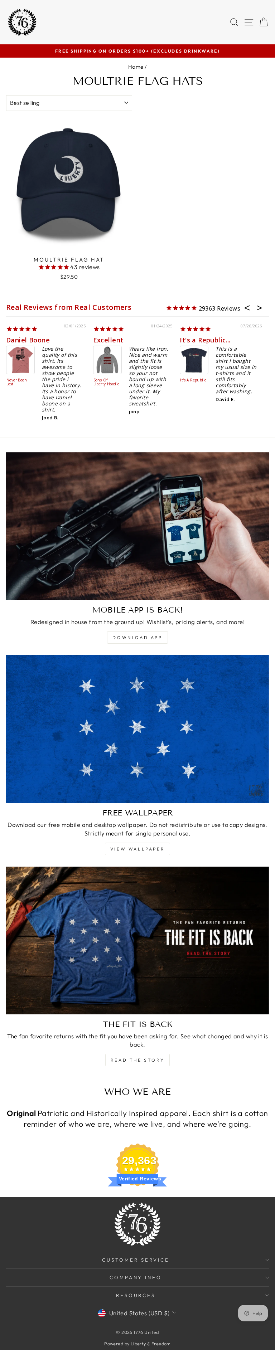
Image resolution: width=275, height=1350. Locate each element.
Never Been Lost (16, 382)
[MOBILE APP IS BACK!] (137, 526)
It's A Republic (193, 380)
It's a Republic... (205, 340)
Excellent (108, 340)
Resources (136, 1295)
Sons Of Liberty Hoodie (106, 382)
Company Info (136, 1277)
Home (136, 66)
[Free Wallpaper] (137, 729)
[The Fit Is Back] (137, 940)
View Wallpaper (137, 849)
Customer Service (135, 1260)
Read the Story (137, 1060)
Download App (137, 637)
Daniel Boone (28, 340)
